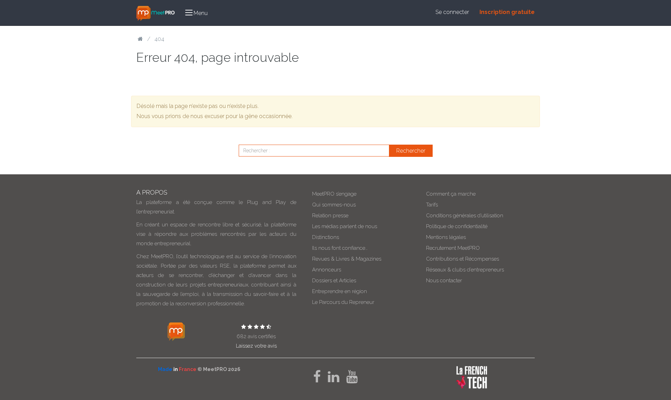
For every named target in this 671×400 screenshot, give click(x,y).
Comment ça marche (451, 194)
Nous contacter (444, 280)
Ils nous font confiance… (340, 248)
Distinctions (325, 237)
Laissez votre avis (256, 346)
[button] (196, 12)
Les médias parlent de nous (344, 226)
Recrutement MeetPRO (453, 248)
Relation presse (330, 215)
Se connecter (452, 12)
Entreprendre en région (339, 291)
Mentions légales (446, 237)
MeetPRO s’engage (334, 194)
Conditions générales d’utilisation (464, 215)
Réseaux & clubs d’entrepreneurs (465, 270)
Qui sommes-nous (334, 205)
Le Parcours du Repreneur (343, 302)
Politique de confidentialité (457, 226)
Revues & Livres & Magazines (346, 259)
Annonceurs (326, 270)
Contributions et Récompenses (462, 259)
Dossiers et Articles (334, 280)
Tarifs (432, 205)
